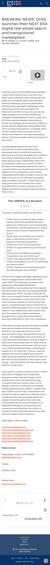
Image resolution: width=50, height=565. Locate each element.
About (25, 542)
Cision (28, 561)
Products (25, 540)
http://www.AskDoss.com (14, 427)
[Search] (47, 3)
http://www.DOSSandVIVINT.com (17, 441)
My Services (24, 544)
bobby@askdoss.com (12, 457)
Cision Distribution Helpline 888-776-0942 (25, 550)
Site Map (19, 558)
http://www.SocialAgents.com (16, 433)
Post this (26, 206)
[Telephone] (41, 3)
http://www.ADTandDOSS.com (16, 438)
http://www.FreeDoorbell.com (16, 436)
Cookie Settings (34, 558)
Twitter (5, 464)
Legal (12, 558)
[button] (12, 71)
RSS (26, 558)
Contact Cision (25, 537)
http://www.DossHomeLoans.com (18, 430)
